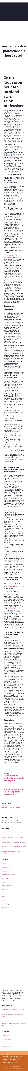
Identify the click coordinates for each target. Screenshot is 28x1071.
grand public (11, 608)
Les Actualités (5, 1043)
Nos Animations (6, 1035)
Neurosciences (5, 878)
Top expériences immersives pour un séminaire (12, 852)
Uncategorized (5, 907)
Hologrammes (5, 867)
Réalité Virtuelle (6, 889)
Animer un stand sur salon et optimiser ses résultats (13, 791)
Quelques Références (7, 1046)
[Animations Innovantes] (14, 9)
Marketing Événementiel (8, 874)
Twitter (11, 807)
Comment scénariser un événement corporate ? (14, 832)
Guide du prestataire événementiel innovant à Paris (14, 847)
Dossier (4, 863)
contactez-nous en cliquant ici (15, 822)
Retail (3, 893)
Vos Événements (6, 1039)
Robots (4, 896)
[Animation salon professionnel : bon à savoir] (14, 33)
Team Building (5, 904)
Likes (15, 66)
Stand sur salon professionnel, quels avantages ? (14, 778)
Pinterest (19, 807)
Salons (15, 71)
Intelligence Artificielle (7, 871)
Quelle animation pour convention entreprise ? (14, 842)
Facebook (4, 807)
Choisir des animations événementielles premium (12, 838)
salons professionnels (9, 158)
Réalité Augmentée (7, 885)
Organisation (5, 882)
